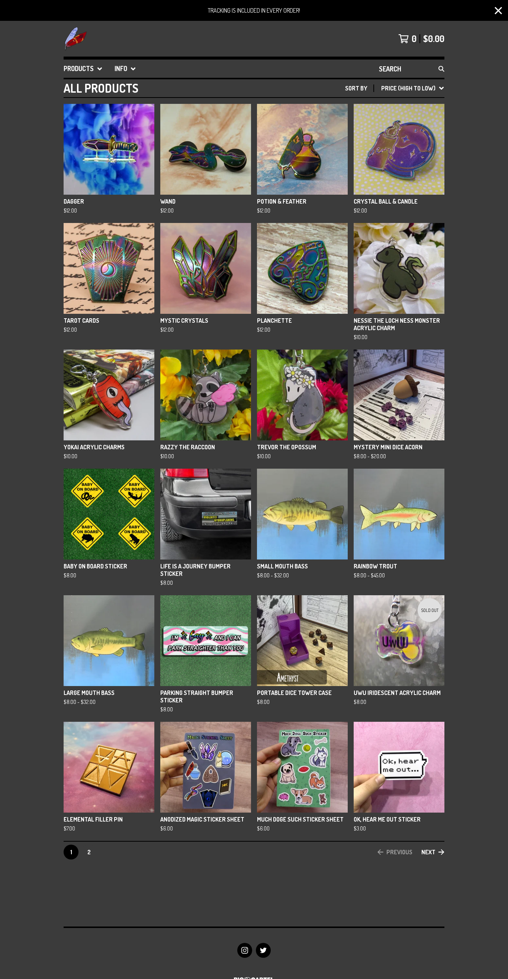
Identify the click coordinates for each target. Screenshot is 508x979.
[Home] (75, 39)
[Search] (441, 69)
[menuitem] (83, 69)
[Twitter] (263, 950)
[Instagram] (244, 950)
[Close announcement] (498, 10)
